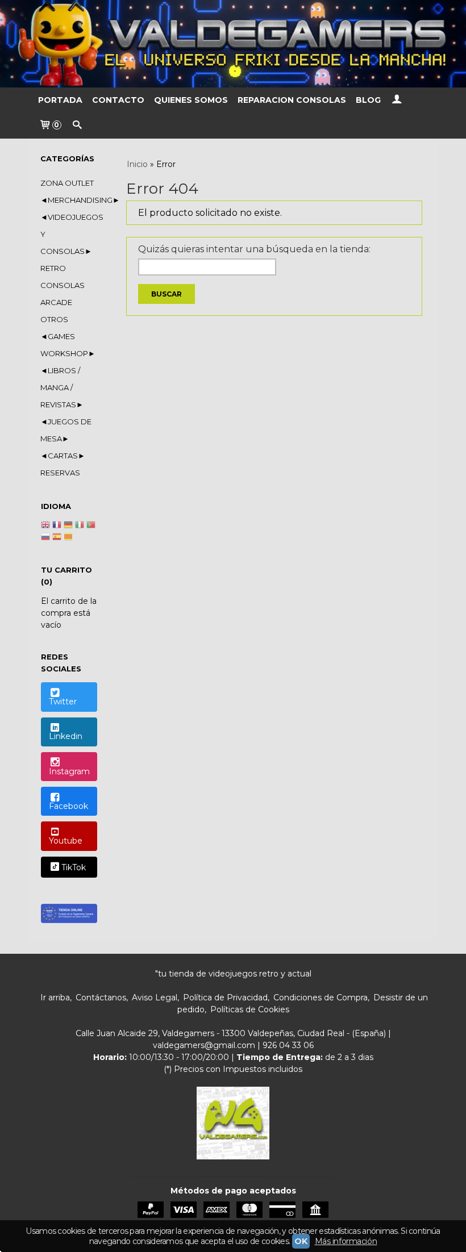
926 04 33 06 (288, 1045)
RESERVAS (60, 472)
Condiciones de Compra (320, 997)
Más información (346, 1241)
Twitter (63, 701)
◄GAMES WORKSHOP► (67, 345)
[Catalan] (69, 538)
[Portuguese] (90, 526)
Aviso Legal (154, 997)
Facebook (68, 806)
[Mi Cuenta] (396, 100)
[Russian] (45, 538)
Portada (60, 100)
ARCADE (56, 302)
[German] (68, 526)
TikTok (73, 868)
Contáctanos (101, 997)
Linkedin (65, 736)
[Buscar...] (77, 126)
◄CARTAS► (62, 455)
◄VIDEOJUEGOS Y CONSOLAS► (68, 234)
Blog (368, 100)
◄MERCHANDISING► (68, 200)
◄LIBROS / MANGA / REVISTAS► (62, 387)
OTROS (54, 319)
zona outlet (67, 182)
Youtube (65, 841)
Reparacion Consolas (292, 100)
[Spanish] (56, 538)
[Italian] (79, 526)
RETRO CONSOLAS (62, 277)
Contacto (118, 100)
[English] (45, 526)
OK (300, 1241)
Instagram (69, 771)
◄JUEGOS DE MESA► (65, 430)
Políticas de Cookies (249, 1009)
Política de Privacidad (225, 997)
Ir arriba (55, 997)
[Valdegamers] (233, 43)
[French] (56, 526)
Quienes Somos (191, 100)
